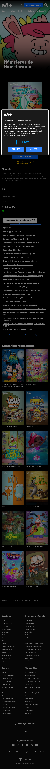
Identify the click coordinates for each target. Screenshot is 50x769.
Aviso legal (24, 752)
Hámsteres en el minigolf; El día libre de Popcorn (21, 283)
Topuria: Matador (7, 698)
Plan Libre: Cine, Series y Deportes (36, 690)
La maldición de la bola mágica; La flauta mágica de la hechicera (23, 319)
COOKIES (42, 752)
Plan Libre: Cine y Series (32, 693)
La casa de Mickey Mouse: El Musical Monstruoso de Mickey (12, 385)
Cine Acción (5, 632)
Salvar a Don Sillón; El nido (12, 250)
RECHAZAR (16, 149)
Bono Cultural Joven (31, 704)
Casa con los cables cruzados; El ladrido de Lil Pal (21, 243)
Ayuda (25, 731)
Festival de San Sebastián (33, 649)
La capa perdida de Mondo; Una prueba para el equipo (23, 276)
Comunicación (29, 713)
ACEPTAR (33, 149)
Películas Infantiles (8, 641)
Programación (6, 713)
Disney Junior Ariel (33, 466)
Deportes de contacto (9, 701)
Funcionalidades (30, 675)
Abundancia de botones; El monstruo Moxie (19, 298)
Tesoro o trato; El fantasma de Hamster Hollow (20, 305)
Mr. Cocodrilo (7, 546)
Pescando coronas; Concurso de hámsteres (19, 246)
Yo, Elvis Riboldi (32, 586)
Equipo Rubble (32, 426)
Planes (27, 696)
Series (4, 11)
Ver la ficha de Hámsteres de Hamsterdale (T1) (20, 335)
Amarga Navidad (30, 629)
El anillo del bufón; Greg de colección (17, 294)
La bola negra (29, 623)
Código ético (29, 684)
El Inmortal (28, 632)
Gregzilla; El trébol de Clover (13, 268)
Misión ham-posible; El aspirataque (16, 279)
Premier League (7, 681)
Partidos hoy (6, 710)
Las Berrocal (29, 641)
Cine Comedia (6, 629)
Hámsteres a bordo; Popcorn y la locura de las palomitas (24, 272)
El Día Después (6, 684)
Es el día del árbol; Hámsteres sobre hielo (18, 329)
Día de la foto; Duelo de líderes (14, 301)
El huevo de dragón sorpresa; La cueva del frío (20, 261)
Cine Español (6, 626)
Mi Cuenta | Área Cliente (32, 678)
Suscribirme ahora (33, 5)
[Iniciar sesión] (46, 5)
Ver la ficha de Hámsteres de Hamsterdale (25, 224)
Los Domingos (29, 626)
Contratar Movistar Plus (32, 687)
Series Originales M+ (8, 646)
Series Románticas (7, 649)
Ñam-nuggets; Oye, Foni (12, 232)
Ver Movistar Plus (30, 672)
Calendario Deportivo (8, 707)
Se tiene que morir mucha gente (35, 635)
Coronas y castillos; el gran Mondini (16, 239)
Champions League (8, 675)
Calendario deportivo (38, 11)
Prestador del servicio (11, 752)
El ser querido (29, 620)
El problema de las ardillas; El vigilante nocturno (20, 287)
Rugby (4, 696)
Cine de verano (7, 638)
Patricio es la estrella (11, 466)
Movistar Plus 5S (30, 661)
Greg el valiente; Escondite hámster (16, 257)
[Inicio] (7, 5)
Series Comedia (7, 652)
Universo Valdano (7, 687)
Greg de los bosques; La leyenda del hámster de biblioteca (24, 309)
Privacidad (34, 752)
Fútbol (21, 11)
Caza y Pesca (29, 658)
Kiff (3, 506)
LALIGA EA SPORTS (7, 678)
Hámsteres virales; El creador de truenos (18, 265)
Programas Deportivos (32, 655)
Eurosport (5, 704)
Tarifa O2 (28, 707)
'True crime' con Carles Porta (34, 646)
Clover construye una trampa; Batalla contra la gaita (22, 290)
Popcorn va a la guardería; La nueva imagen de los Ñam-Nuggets (24, 325)
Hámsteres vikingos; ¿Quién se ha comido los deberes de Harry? (23, 313)
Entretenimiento (7, 658)
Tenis (3, 693)
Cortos (4, 635)
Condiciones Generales (32, 681)
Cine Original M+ (7, 623)
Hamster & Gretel (9, 586)
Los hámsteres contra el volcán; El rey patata (19, 254)
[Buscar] (22, 5)
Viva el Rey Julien (33, 506)
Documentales (6, 655)
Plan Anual (28, 701)
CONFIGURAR (24, 142)
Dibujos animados (30, 652)
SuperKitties (31, 384)
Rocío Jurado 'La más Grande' (34, 643)
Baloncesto (5, 690)
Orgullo (4, 661)
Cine (13, 11)
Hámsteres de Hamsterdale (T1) (20, 220)
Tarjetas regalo (29, 710)
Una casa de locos (9, 426)
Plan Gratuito (29, 698)
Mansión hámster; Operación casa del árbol (19, 235)
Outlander (28, 638)
